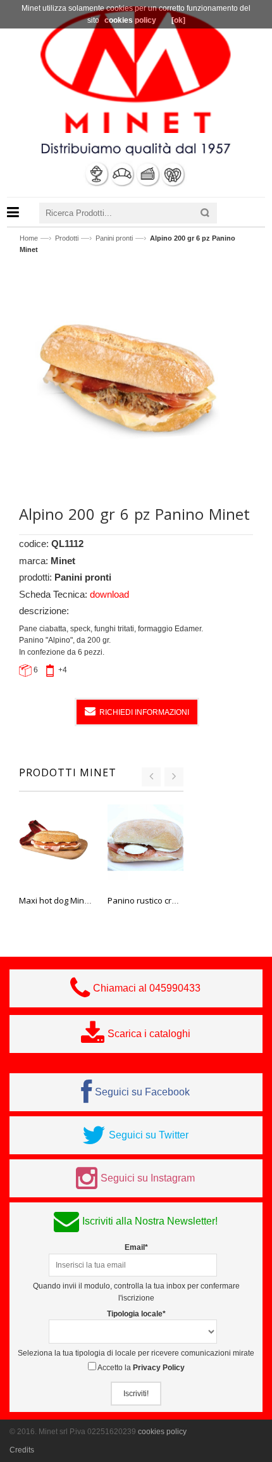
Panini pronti (114, 238)
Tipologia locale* (136, 1313)
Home (29, 238)
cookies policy (162, 1431)
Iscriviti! (136, 1393)
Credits (21, 1450)
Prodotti (66, 238)
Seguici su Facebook (142, 1092)
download (109, 594)
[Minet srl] (136, 69)
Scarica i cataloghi (149, 1033)
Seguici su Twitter (149, 1135)
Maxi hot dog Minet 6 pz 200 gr (76, 900)
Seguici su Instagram (148, 1178)
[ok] (178, 20)
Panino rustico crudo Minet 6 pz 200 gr (180, 900)
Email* (136, 1247)
